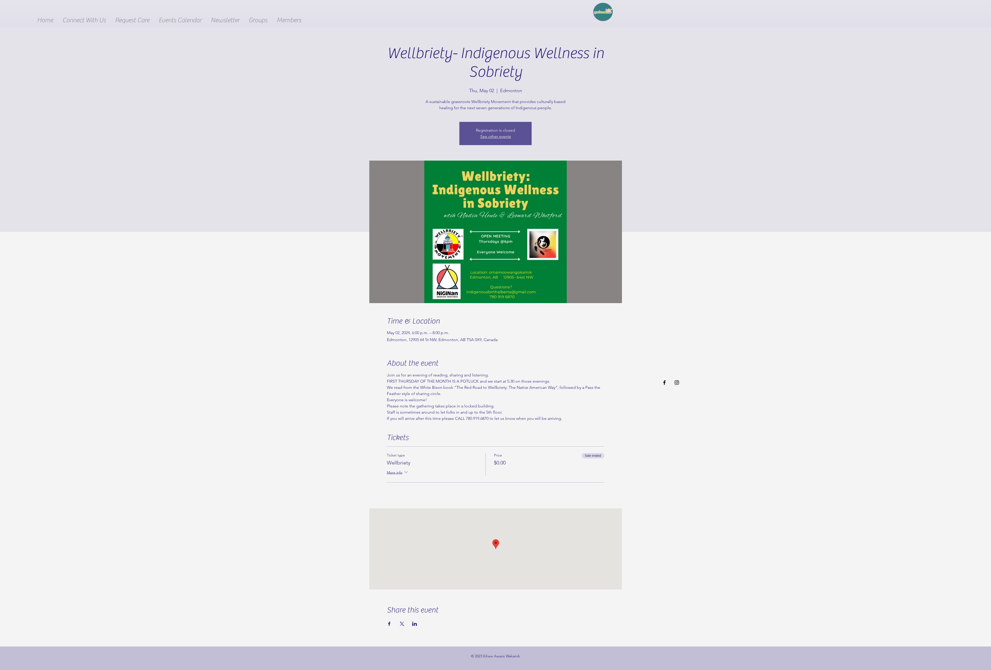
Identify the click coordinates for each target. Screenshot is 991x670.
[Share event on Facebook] (389, 624)
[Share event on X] (401, 624)
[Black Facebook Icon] (664, 382)
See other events (495, 136)
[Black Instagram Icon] (677, 382)
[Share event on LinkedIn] (414, 624)
